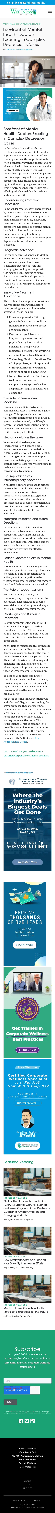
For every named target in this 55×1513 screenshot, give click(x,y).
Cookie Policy (36, 1500)
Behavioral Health (27, 1459)
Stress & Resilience (27, 1448)
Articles (27, 1488)
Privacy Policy (19, 1500)
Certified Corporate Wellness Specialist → (27, 2)
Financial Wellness (27, 1463)
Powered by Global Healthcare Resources (27, 1507)
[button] (50, 13)
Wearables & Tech (27, 1452)
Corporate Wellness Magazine (19, 50)
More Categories (28, 1467)
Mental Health (47, 59)
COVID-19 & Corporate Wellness (27, 1456)
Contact (27, 1485)
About (27, 1481)
